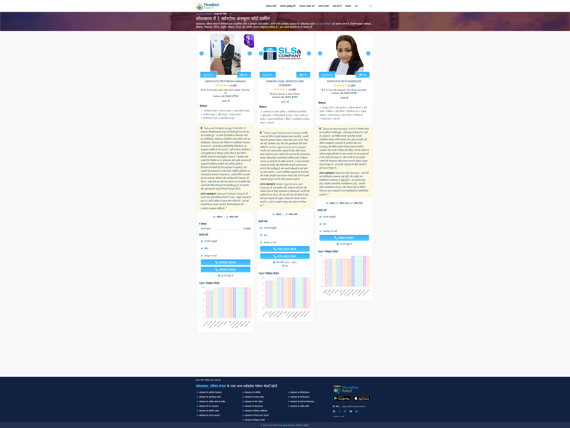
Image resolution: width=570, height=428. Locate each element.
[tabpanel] (225, 54)
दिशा (236, 96)
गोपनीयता (336, 416)
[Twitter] (339, 411)
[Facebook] (334, 411)
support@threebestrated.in (354, 406)
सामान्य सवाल (323, 6)
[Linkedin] (357, 411)
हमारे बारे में (337, 6)
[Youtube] (351, 411)
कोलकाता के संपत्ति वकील (299, 406)
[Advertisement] (285, 356)
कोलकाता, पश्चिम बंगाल (211, 386)
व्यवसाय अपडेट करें (307, 6)
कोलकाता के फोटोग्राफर (254, 406)
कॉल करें (209, 74)
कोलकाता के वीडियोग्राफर (300, 392)
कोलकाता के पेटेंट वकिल (254, 401)
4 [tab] (228, 67)
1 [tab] (221, 67)
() (233, 85)
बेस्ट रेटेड (199, 14)
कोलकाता (208, 14)
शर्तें (343, 416)
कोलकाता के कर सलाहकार (209, 406)
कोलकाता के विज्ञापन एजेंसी (255, 420)
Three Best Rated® (285, 425)
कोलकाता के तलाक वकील (254, 397)
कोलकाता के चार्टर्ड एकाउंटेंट (209, 415)
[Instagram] (345, 411)
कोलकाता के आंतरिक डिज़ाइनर (210, 392)
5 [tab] (348, 67)
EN (231, 14)
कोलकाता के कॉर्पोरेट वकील (209, 410)
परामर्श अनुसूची (210, 241)
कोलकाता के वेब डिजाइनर (299, 397)
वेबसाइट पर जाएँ (211, 256)
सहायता (348, 6)
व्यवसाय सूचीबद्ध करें (288, 6)
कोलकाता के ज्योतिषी (252, 392)
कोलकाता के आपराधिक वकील (210, 397)
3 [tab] (226, 67)
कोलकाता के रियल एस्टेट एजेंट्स (257, 415)
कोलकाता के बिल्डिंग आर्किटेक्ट (256, 410)
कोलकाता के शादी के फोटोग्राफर (302, 401)
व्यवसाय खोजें (271, 6)
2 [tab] (224, 67)
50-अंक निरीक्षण (324, 24)
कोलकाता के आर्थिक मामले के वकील (212, 401)
